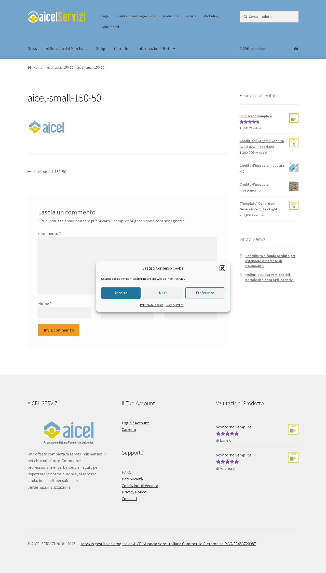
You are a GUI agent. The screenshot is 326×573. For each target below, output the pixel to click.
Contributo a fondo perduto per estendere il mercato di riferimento (270, 260)
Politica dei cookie (151, 305)
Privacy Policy (175, 305)
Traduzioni (170, 16)
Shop (100, 48)
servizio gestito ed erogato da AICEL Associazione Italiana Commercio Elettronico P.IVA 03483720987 (168, 543)
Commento (49, 233)
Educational (110, 26)
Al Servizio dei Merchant (66, 48)
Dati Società (132, 478)
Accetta (121, 292)
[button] (222, 268)
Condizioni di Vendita (140, 485)
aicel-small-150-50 (59, 67)
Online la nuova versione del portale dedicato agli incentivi (269, 277)
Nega (163, 292)
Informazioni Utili (153, 48)
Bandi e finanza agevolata (135, 16)
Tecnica (190, 16)
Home (38, 67)
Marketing (211, 16)
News (32, 48)
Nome (44, 303)
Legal (105, 16)
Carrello (121, 48)
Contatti (129, 498)
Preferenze (205, 292)
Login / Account (135, 422)
